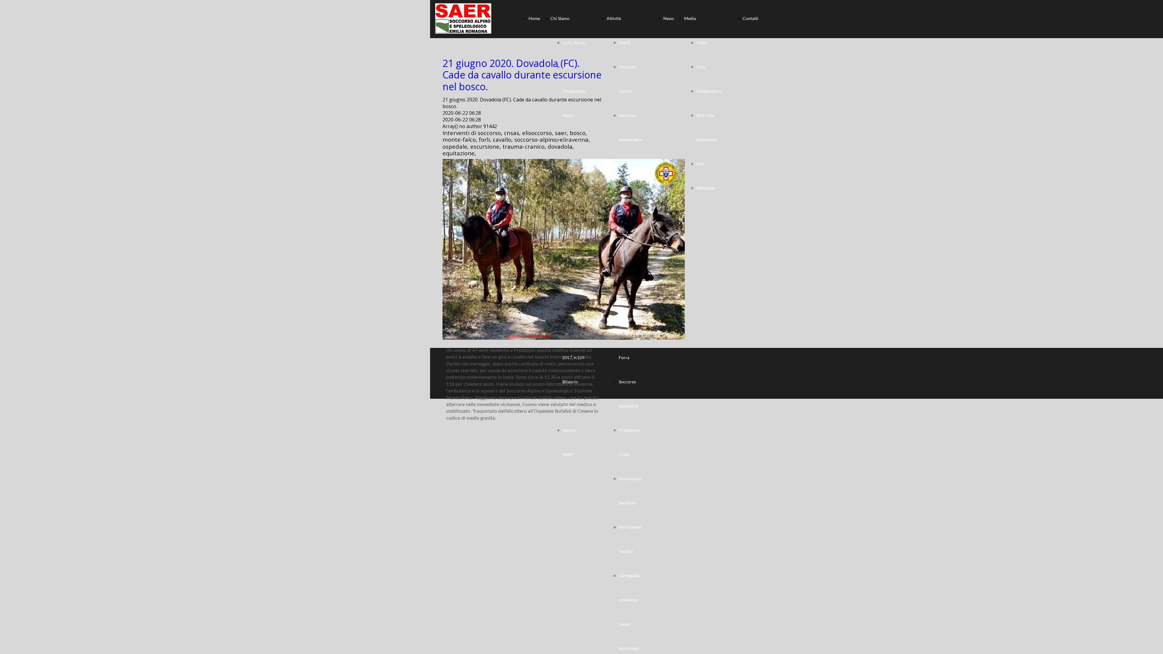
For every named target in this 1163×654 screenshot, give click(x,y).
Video (701, 42)
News (668, 18)
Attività (614, 18)
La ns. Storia (573, 42)
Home (534, 18)
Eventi (625, 42)
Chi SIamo (559, 18)
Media (690, 18)
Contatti (750, 18)
